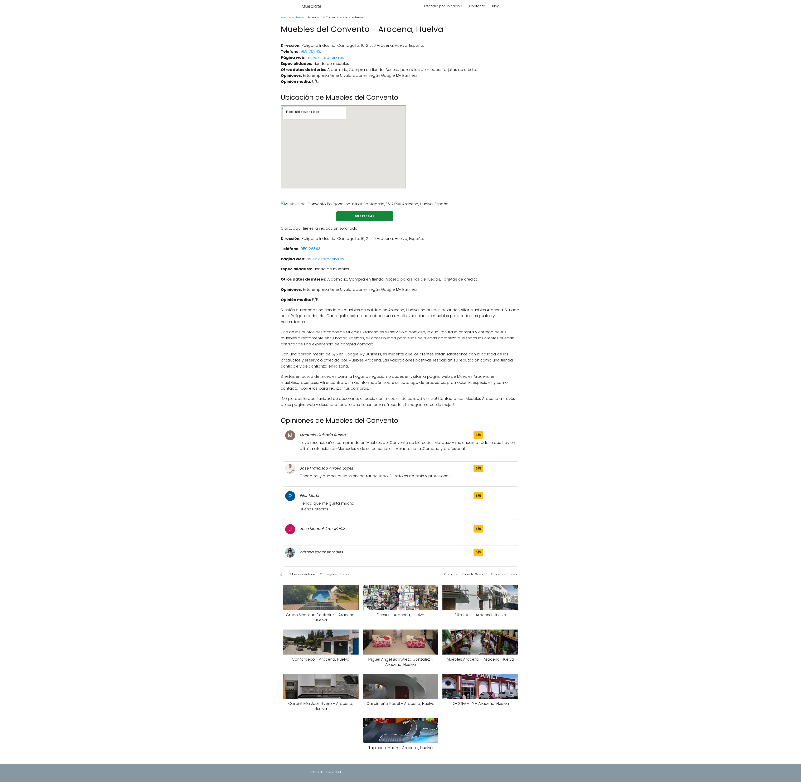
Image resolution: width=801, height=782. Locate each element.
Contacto (477, 6)
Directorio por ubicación (442, 6)
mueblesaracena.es (325, 57)
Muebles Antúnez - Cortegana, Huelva (319, 574)
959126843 (310, 51)
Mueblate (311, 6)
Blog (495, 6)
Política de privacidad (324, 772)
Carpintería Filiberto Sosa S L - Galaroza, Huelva (480, 574)
